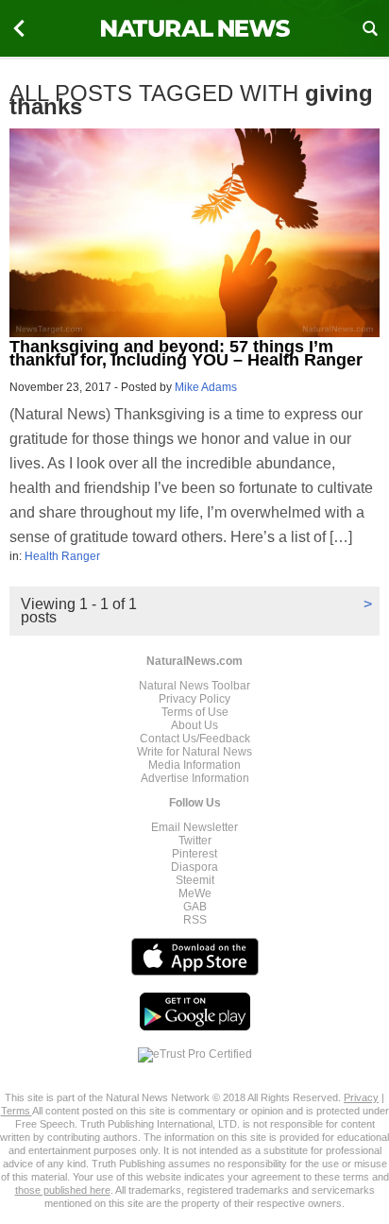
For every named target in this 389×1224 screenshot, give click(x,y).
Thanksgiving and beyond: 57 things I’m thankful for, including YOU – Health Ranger (186, 353)
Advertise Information (195, 778)
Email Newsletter (194, 827)
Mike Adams (206, 387)
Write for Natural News (194, 751)
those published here (62, 1190)
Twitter (194, 840)
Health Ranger (62, 556)
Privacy (361, 1097)
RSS (195, 919)
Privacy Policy (194, 699)
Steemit (195, 880)
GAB (195, 906)
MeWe (194, 893)
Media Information (194, 765)
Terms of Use (194, 712)
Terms (16, 1110)
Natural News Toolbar (194, 685)
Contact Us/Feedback (195, 738)
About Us (194, 725)
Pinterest (194, 853)
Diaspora (194, 867)
